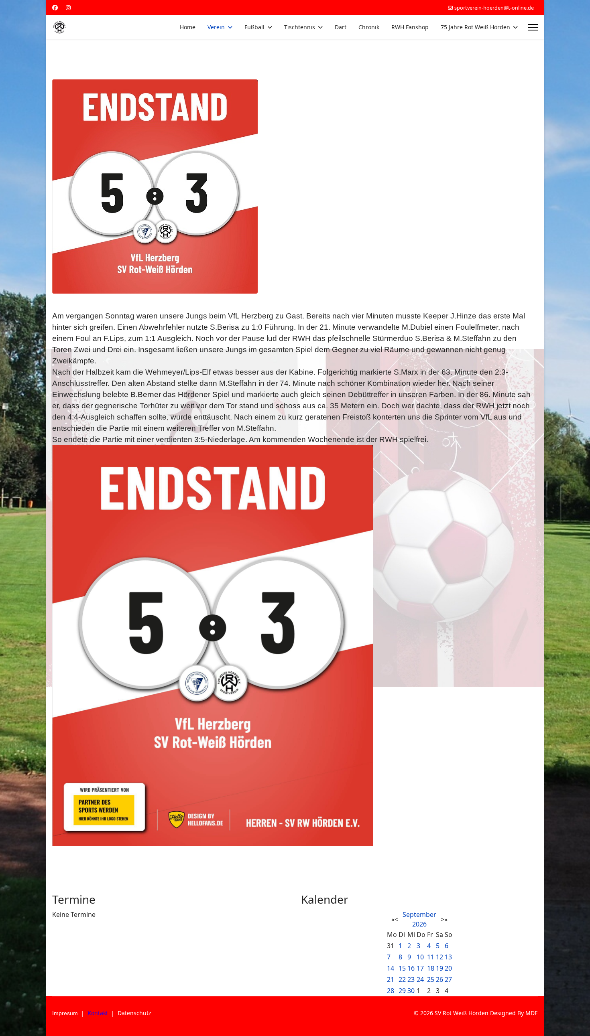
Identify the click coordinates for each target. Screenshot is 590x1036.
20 (448, 968)
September (419, 914)
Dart (340, 27)
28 (390, 990)
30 (411, 990)
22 (402, 979)
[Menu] (533, 27)
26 (439, 979)
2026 (419, 924)
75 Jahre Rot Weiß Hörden (475, 27)
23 (411, 979)
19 (439, 968)
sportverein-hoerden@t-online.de (494, 7)
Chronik (368, 27)
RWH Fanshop (410, 27)
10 (420, 957)
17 (420, 968)
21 (390, 979)
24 (420, 979)
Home (187, 27)
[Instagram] (68, 7)
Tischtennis (299, 27)
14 (390, 968)
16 (411, 968)
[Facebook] (55, 7)
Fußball (254, 27)
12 (439, 957)
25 (430, 979)
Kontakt (97, 1013)
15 (402, 968)
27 (448, 979)
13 (448, 957)
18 (430, 968)
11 (430, 957)
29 (402, 990)
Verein (216, 27)
